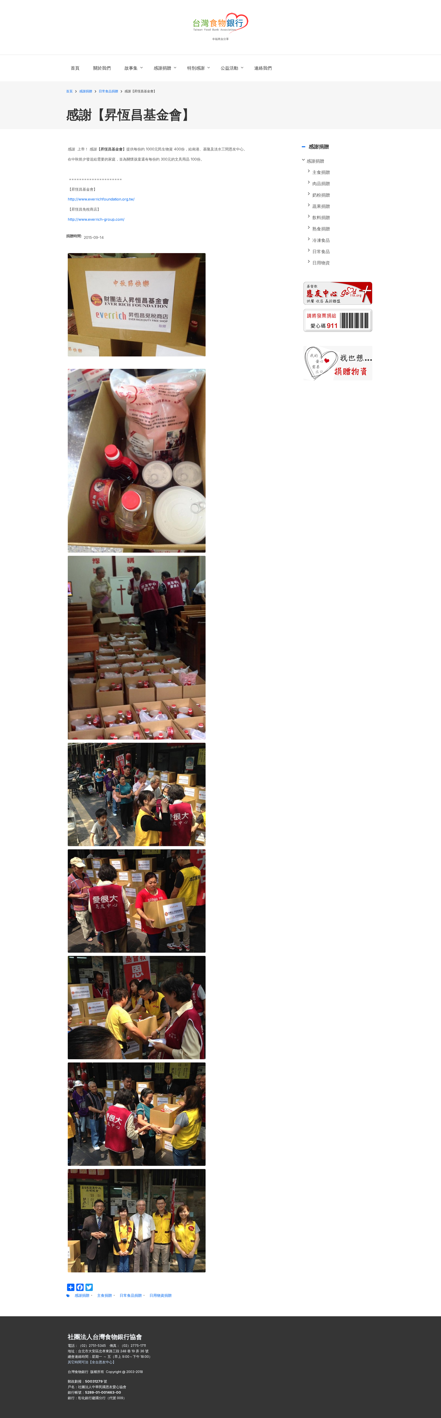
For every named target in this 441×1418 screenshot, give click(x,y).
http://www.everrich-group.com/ (96, 219)
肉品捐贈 (321, 183)
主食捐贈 (104, 1295)
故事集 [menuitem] (130, 72)
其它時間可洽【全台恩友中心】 (92, 1362)
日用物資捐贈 (161, 1295)
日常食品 (321, 251)
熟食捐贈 (321, 229)
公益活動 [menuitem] (228, 72)
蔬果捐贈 (321, 206)
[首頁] (221, 23)
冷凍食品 (321, 240)
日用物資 (321, 263)
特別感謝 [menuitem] (195, 72)
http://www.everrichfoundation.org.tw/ (101, 199)
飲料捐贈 (321, 217)
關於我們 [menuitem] (102, 68)
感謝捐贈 (82, 1295)
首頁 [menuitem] (75, 68)
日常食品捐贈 (131, 1295)
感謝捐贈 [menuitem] (161, 72)
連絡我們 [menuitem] (263, 68)
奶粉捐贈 (321, 195)
